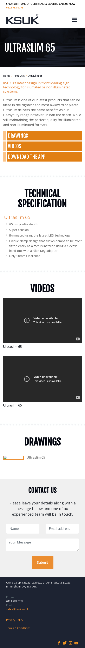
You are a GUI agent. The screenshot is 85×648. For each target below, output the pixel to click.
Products (19, 75)
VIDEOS (14, 146)
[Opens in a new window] (13, 458)
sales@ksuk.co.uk (17, 609)
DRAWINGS (18, 136)
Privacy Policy (14, 620)
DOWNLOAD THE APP (26, 157)
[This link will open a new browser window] (58, 642)
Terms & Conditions (18, 628)
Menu (74, 19)
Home (7, 75)
